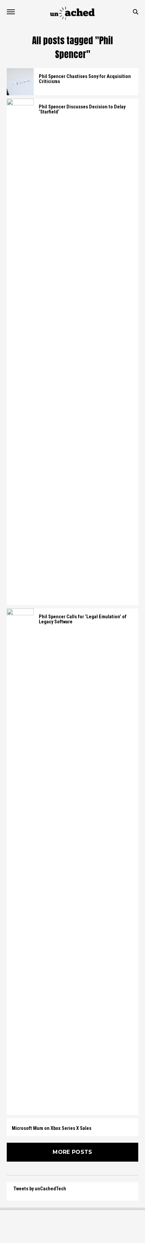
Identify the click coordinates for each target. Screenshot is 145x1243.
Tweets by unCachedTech (39, 1189)
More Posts (72, 1152)
